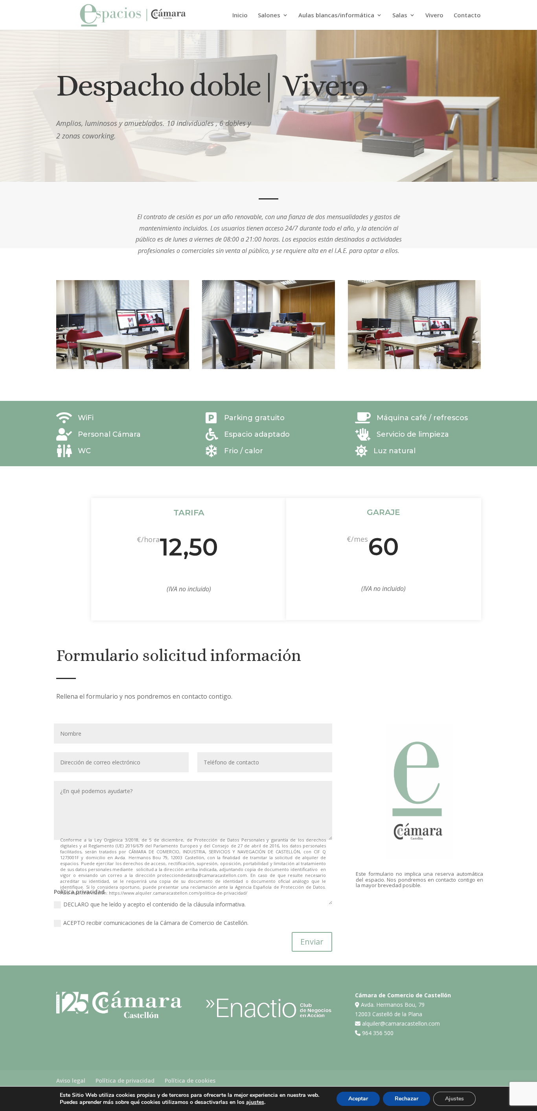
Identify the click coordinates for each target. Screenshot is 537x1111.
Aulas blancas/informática (336, 15)
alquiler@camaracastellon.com (401, 1023)
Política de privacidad (125, 1080)
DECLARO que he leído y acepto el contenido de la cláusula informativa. (154, 904)
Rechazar (406, 1098)
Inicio (240, 15)
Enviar (312, 941)
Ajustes (454, 1098)
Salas (399, 15)
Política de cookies (190, 1080)
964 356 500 (378, 1033)
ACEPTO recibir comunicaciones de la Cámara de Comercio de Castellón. (155, 922)
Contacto (467, 15)
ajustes (255, 1102)
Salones (269, 15)
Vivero (434, 15)
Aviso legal (70, 1080)
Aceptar (358, 1098)
